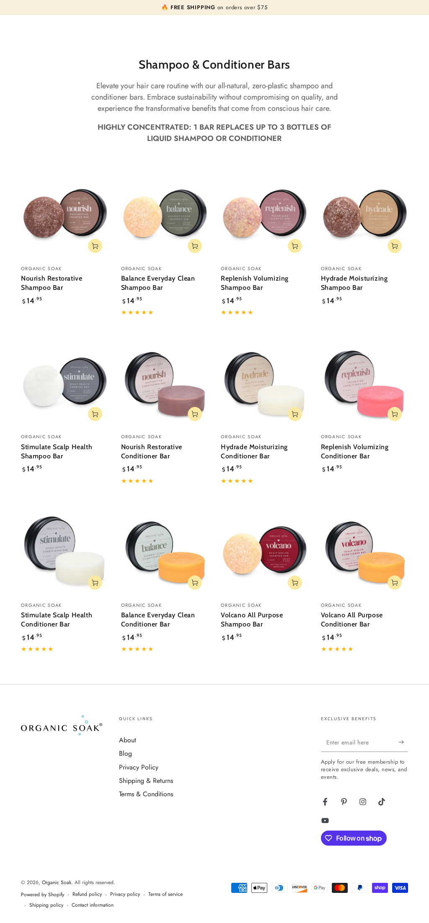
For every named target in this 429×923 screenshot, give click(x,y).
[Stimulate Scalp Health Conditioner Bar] (65, 552)
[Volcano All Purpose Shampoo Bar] (264, 552)
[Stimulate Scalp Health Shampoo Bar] (65, 384)
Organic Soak (56, 882)
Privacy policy (125, 894)
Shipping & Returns (146, 780)
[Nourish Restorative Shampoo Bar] (65, 215)
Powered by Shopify (42, 894)
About (127, 740)
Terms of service (165, 894)
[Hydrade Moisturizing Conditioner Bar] (264, 384)
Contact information (93, 905)
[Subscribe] (403, 742)
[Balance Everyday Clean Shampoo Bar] (165, 215)
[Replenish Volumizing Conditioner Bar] (364, 384)
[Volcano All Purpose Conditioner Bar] (364, 552)
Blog (125, 753)
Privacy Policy (138, 767)
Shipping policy (46, 905)
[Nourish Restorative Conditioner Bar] (165, 384)
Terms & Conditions (146, 794)
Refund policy (87, 894)
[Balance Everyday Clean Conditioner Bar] (165, 552)
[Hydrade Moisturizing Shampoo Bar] (364, 215)
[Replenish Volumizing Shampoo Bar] (264, 215)
